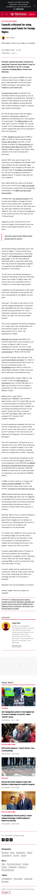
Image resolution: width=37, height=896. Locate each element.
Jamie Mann (10, 37)
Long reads (28, 878)
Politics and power (9, 21)
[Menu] (3, 14)
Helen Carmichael (28, 186)
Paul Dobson (6, 754)
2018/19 (32, 463)
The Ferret (10, 889)
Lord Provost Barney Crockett (13, 360)
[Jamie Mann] (3, 38)
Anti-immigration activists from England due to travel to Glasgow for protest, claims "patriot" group (18, 714)
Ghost (26, 889)
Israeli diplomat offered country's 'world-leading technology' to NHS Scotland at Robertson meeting (17, 818)
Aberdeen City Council (10, 339)
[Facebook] (3, 839)
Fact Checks (18, 878)
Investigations (7, 878)
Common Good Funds (9, 93)
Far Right (5, 708)
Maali (32, 889)
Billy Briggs (6, 720)
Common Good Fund (14, 604)
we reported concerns (21, 199)
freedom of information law (12, 87)
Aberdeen (20, 602)
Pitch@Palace (6, 367)
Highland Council (14, 137)
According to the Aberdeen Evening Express (18, 465)
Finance (27, 600)
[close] (34, 5)
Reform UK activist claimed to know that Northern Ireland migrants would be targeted (18, 783)
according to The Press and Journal (21, 489)
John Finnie (26, 606)
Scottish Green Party (9, 602)
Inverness (17, 606)
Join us (31, 14)
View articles (16, 646)
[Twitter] (7, 839)
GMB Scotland (23, 121)
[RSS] (11, 839)
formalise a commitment (24, 170)
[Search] (6, 14)
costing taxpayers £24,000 (11, 484)
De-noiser (5, 881)
